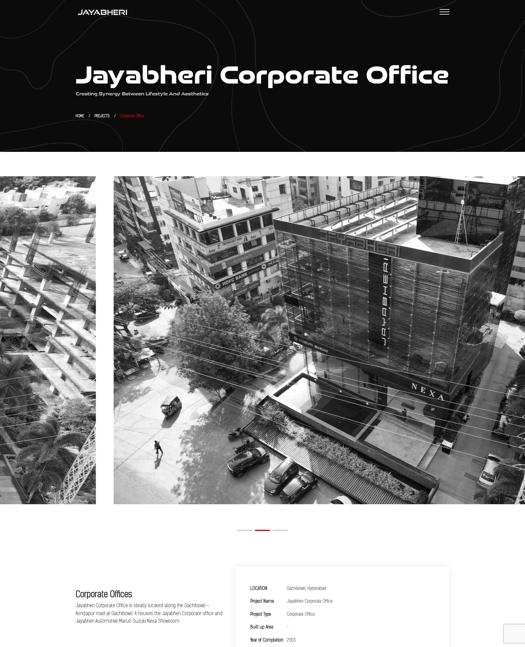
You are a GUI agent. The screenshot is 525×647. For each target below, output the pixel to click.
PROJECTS (102, 116)
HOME (80, 116)
